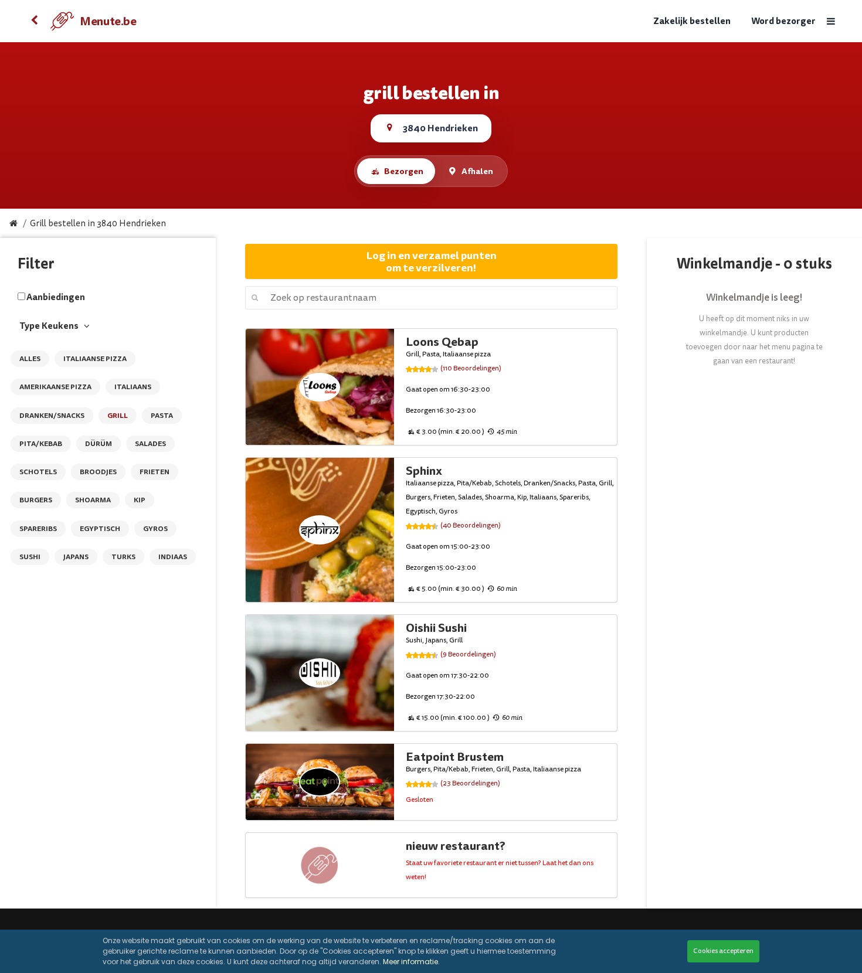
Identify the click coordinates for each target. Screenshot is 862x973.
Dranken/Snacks (51, 415)
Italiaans (132, 387)
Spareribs (38, 528)
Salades (150, 443)
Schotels (38, 472)
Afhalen (477, 171)
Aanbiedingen (55, 297)
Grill (117, 415)
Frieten (154, 472)
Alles (29, 358)
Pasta (162, 415)
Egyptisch (100, 528)
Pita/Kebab (40, 443)
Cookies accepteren (723, 951)
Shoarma (93, 500)
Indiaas (172, 557)
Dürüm (98, 443)
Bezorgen (403, 171)
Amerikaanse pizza (55, 387)
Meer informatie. (411, 962)
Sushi (29, 557)
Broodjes (98, 472)
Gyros (155, 528)
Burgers (35, 500)
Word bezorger (783, 21)
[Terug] (34, 21)
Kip (139, 500)
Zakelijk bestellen (692, 21)
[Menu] (830, 21)
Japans (76, 557)
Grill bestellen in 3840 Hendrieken (98, 223)
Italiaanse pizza (95, 358)
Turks (123, 557)
